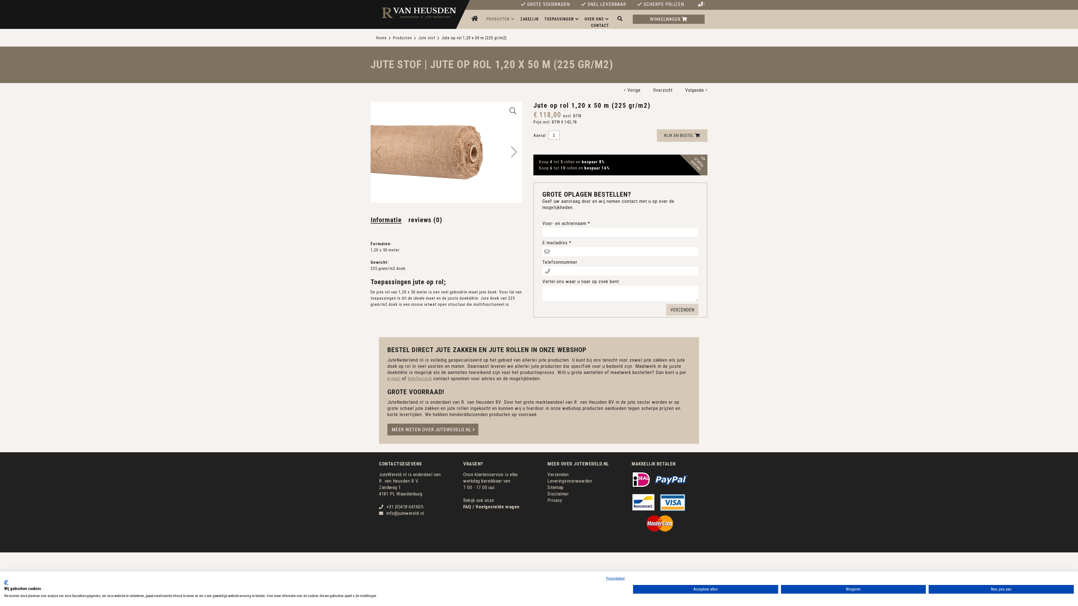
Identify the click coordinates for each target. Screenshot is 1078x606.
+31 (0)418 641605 (701, 4)
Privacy (554, 500)
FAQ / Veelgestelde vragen (491, 506)
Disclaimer (558, 494)
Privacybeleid (615, 578)
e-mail (394, 378)
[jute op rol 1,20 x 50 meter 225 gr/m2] (513, 111)
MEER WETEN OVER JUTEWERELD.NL (431, 429)
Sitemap (555, 487)
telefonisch (420, 378)
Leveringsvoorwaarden (569, 481)
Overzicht (663, 90)
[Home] (475, 18)
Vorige (633, 90)
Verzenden (558, 474)
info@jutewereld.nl (405, 513)
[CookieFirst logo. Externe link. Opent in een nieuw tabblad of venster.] (6, 582)
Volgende (695, 90)
